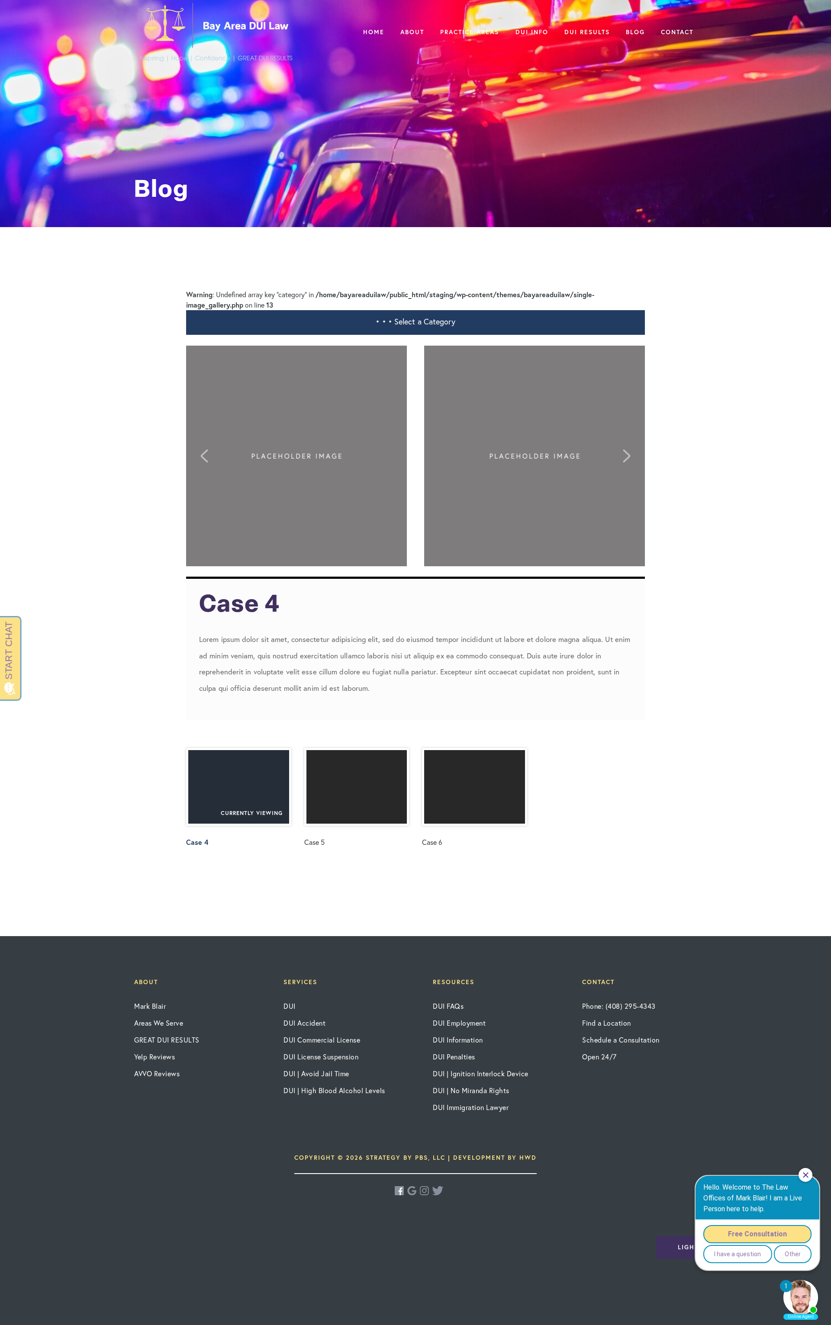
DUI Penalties (454, 1056)
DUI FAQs (448, 1006)
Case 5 (314, 842)
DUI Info (531, 32)
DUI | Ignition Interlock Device (480, 1073)
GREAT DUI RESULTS (167, 1039)
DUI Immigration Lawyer (471, 1107)
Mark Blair (150, 1006)
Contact (677, 32)
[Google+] (412, 1190)
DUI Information (458, 1039)
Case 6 (432, 842)
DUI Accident (304, 1022)
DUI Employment (459, 1022)
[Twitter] (437, 1190)
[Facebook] (400, 1190)
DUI (289, 1006)
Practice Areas (469, 32)
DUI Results (587, 32)
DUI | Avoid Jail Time (316, 1073)
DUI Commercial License (321, 1039)
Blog (635, 32)
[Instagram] (425, 1190)
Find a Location (606, 1022)
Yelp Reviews (154, 1056)
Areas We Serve (158, 1022)
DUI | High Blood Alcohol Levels (334, 1090)
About (412, 32)
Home (373, 32)
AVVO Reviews (157, 1073)
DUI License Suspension (320, 1056)
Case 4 (234, 828)
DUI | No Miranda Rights (471, 1090)
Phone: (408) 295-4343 (619, 1006)
